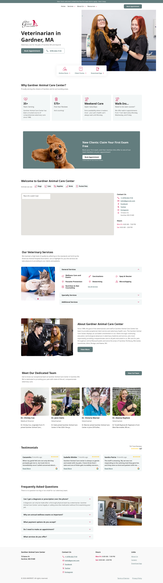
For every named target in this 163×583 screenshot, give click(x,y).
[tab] (38, 298)
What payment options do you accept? (39, 522)
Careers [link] (134, 560)
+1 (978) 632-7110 (71, 557)
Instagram (69, 572)
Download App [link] (136, 563)
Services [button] (70, 6)
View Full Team (133, 373)
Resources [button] (91, 6)
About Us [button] (80, 6)
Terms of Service (123, 578)
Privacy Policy (137, 578)
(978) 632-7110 (55, 51)
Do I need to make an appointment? (38, 529)
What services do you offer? (35, 537)
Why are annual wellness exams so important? (43, 515)
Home (63, 6)
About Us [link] (134, 556)
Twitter (67, 568)
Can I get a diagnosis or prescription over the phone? (45, 499)
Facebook (68, 564)
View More (85, 349)
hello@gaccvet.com (72, 561)
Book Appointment (133, 6)
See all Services (93, 287)
